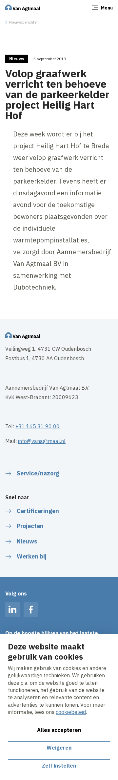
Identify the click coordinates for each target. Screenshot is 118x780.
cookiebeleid (71, 712)
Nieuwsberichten (24, 22)
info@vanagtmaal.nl (42, 441)
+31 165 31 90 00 (37, 426)
